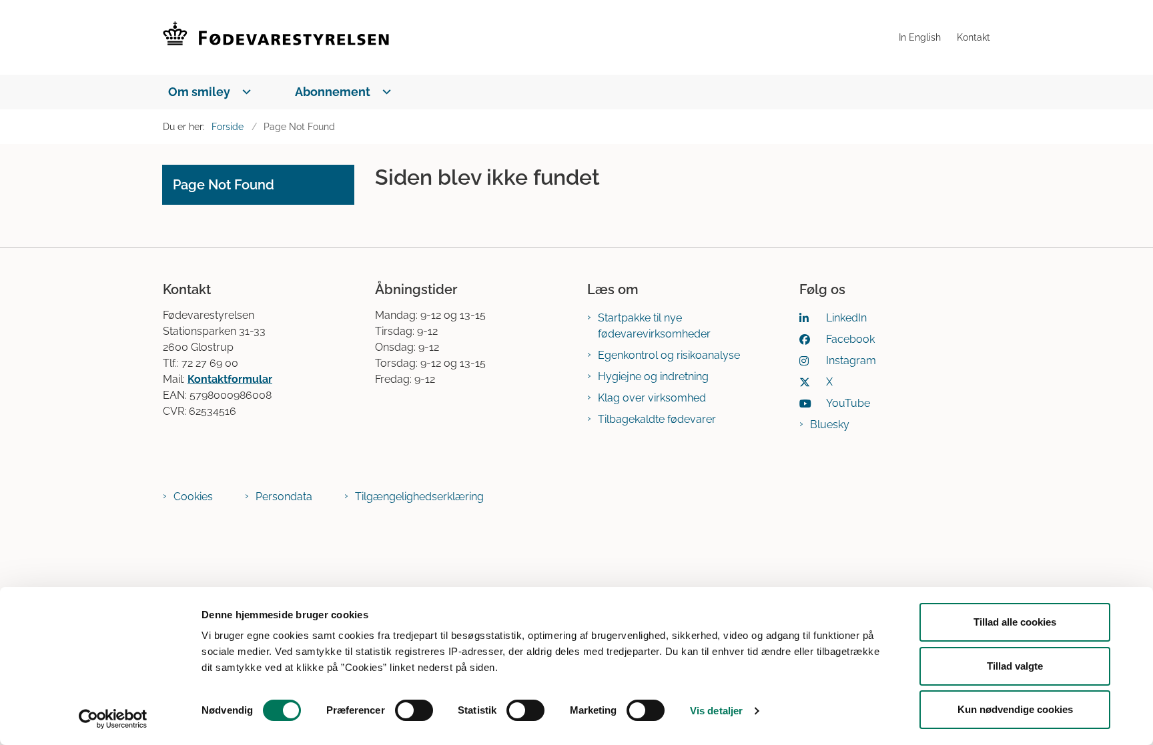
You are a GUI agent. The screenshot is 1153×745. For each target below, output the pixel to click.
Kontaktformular (229, 379)
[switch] (414, 710)
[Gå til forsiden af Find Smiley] (527, 37)
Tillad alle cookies (1015, 622)
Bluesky (829, 424)
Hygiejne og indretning (653, 376)
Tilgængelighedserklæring (419, 496)
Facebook (850, 339)
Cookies (193, 496)
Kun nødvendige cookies (1015, 709)
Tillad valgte (1015, 666)
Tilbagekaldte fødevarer (657, 419)
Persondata (284, 496)
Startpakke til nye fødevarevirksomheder (654, 325)
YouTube (848, 403)
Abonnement (332, 92)
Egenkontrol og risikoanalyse (669, 355)
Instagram (851, 360)
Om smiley (199, 92)
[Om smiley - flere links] (244, 92)
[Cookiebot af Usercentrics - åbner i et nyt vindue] (113, 719)
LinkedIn (846, 317)
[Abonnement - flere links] (384, 92)
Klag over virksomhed (652, 398)
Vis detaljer (716, 710)
